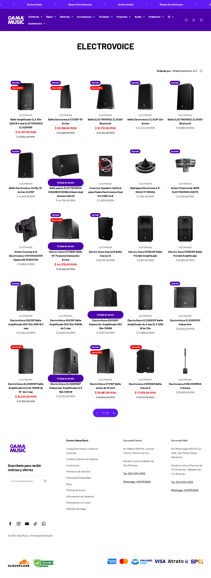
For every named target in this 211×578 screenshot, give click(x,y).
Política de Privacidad (78, 477)
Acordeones (84, 16)
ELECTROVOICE (25, 115)
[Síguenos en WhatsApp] (44, 524)
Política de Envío (75, 490)
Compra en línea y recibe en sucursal (82, 450)
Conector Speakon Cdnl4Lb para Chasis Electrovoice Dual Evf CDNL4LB (105, 191)
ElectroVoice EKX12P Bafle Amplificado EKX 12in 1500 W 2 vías (26, 324)
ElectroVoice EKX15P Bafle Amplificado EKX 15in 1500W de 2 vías (65, 324)
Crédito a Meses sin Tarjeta (81, 459)
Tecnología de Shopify (41, 535)
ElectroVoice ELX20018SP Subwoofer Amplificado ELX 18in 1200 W (65, 387)
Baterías (65, 16)
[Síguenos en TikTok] (35, 524)
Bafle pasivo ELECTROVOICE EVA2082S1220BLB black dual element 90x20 (65, 191)
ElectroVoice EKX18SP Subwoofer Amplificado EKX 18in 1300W (105, 324)
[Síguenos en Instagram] (18, 524)
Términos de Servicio (78, 471)
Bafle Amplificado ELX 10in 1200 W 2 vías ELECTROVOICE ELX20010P (26, 123)
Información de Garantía (80, 496)
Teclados (104, 16)
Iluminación (35, 23)
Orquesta (122, 16)
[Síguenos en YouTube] (27, 524)
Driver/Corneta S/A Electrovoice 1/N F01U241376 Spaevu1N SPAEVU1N (26, 255)
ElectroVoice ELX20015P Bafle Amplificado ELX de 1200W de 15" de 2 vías (26, 387)
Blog (69, 483)
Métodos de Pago (76, 508)
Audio (138, 16)
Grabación (155, 16)
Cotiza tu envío (65, 182)
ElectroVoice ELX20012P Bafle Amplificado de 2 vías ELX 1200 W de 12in (145, 324)
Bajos (49, 16)
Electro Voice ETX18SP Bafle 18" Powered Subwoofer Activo (65, 255)
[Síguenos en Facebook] (10, 524)
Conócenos (72, 465)
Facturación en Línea (78, 502)
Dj (169, 16)
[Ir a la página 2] (114, 413)
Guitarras (33, 16)
